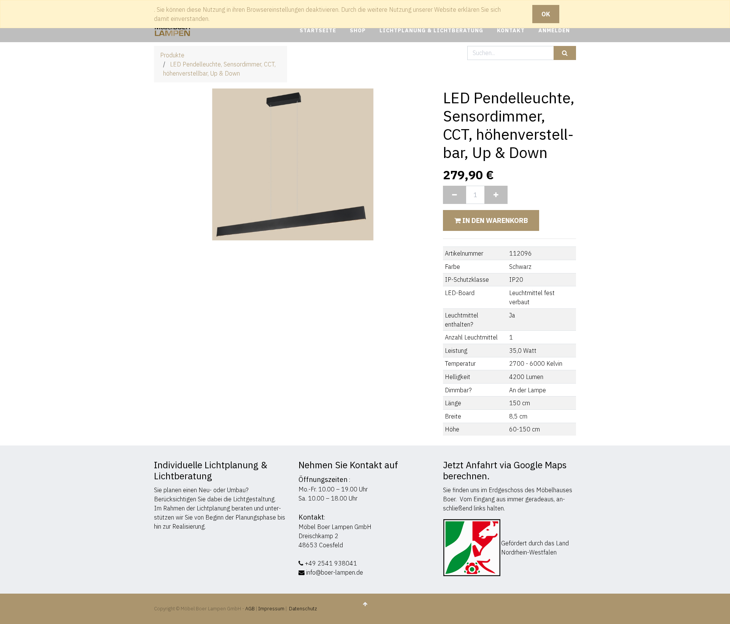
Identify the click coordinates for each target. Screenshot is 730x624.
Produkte (172, 55)
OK (545, 14)
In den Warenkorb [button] (494, 220)
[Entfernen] (454, 195)
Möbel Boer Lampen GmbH (334, 527)
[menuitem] (318, 30)
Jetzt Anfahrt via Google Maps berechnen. (505, 470)
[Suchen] (565, 53)
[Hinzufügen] (496, 195)
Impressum (271, 608)
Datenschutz (303, 608)
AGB (250, 608)
